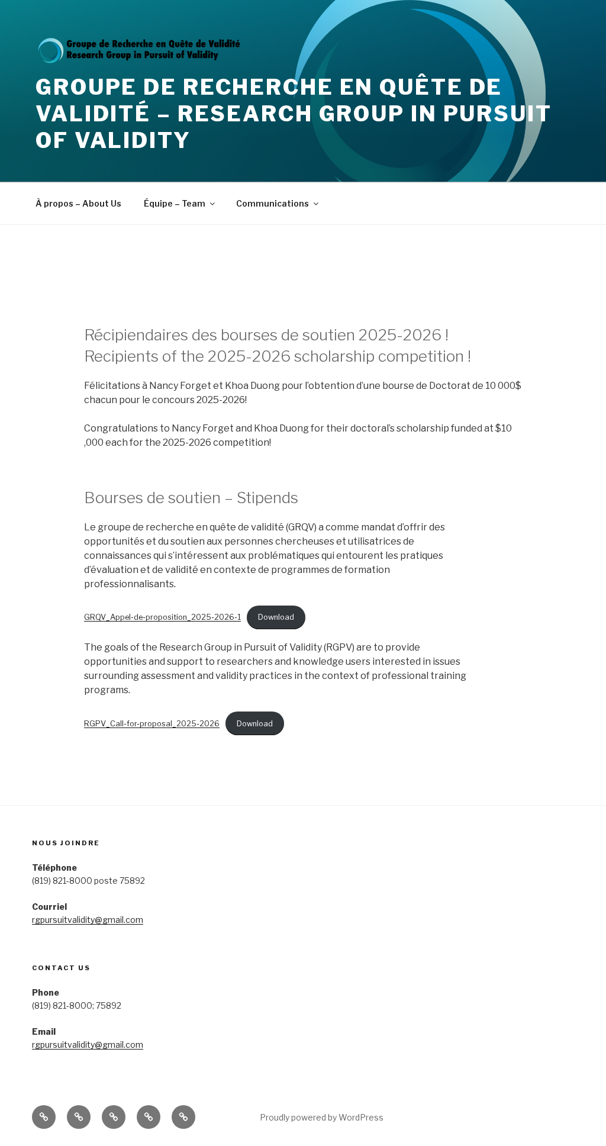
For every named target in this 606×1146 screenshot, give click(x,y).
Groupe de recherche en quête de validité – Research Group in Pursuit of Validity (294, 113)
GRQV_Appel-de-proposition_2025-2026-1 (162, 617)
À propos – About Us (78, 203)
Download (276, 617)
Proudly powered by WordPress (321, 1117)
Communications (272, 203)
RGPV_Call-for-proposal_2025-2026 (152, 723)
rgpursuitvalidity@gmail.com (87, 920)
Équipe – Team (174, 203)
